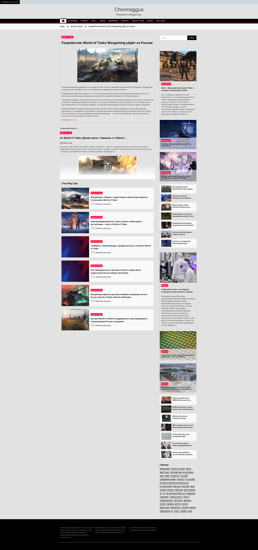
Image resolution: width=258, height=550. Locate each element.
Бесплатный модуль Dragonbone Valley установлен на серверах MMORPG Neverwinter (176, 177)
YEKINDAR (170, 504)
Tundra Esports (166, 500)
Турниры (183, 511)
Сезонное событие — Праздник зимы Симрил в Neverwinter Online (181, 197)
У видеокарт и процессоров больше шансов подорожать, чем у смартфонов (177, 356)
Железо (150, 21)
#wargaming (165, 469)
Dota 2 (94, 21)
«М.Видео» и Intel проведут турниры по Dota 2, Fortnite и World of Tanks (121, 247)
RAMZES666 (190, 493)
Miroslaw (179, 490)
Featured (185, 486)
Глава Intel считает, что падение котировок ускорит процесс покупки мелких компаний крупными (176, 290)
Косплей (185, 507)
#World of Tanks (178, 469)
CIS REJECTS (174, 476)
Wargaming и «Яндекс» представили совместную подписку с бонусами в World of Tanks (119, 198)
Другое (178, 504)
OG (164, 493)
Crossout (84, 21)
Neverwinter (113, 21)
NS (161, 493)
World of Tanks (138, 21)
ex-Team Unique (166, 486)
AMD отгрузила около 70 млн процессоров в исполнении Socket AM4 (182, 426)
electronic (190, 479)
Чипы (190, 511)
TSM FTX (186, 497)
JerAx (192, 486)
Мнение (192, 507)
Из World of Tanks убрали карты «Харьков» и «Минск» (92, 137)
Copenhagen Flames (168, 479)
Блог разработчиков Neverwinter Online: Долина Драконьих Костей (182, 188)
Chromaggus (129, 9)
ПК (172, 511)
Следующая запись (68, 128)
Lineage (102, 21)
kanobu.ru (73, 120)
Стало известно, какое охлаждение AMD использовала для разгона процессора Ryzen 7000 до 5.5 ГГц (182, 435)
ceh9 (162, 476)
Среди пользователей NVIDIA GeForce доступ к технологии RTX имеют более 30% (181, 399)
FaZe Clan (177, 486)
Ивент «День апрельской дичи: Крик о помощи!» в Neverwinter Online (177, 89)
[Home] (63, 21)
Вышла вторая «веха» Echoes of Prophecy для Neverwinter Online (181, 206)
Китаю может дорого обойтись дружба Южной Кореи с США (181, 445)
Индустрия (164, 507)
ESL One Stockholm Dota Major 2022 (174, 483)
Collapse (184, 476)
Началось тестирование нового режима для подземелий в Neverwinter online (182, 242)
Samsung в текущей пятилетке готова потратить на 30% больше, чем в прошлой (176, 388)
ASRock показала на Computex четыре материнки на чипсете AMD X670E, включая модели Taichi (182, 417)
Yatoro (163, 504)
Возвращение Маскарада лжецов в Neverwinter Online (183, 224)
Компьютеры (175, 507)
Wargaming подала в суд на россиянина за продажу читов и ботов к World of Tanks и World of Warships (119, 295)
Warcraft (125, 21)
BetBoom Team (176, 472)
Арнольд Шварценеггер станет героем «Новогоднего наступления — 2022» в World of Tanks (116, 222)
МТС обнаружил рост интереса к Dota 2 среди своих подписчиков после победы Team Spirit (116, 271)
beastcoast (164, 472)
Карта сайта (160, 21)
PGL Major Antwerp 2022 (176, 493)
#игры (188, 469)
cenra (166, 476)
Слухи (176, 511)
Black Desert (73, 21)
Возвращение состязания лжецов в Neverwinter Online (183, 215)
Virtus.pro (178, 500)
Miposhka (170, 490)
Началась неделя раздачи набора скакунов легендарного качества (182, 233)
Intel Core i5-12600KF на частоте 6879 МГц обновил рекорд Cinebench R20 (182, 454)
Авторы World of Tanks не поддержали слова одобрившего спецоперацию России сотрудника (119, 320)
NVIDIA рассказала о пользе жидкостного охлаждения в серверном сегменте (182, 408)
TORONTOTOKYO (176, 497)
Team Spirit (164, 497)
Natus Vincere (189, 490)
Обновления (165, 511)
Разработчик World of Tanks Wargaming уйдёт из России (107, 43)
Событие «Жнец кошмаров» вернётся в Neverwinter (176, 145)
